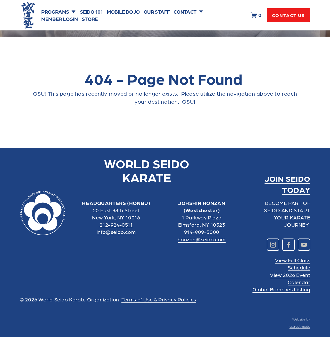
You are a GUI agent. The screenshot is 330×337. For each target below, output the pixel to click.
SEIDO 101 (91, 11)
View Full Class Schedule (292, 264)
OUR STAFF (157, 11)
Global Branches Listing (281, 289)
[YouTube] (304, 245)
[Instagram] (273, 245)
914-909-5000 (201, 231)
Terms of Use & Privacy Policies (158, 299)
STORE (90, 18)
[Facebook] (288, 245)
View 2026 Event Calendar (290, 278)
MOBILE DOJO (123, 11)
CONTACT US (288, 15)
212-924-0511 (116, 224)
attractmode (300, 326)
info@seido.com (116, 231)
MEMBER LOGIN (59, 18)
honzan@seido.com (202, 239)
